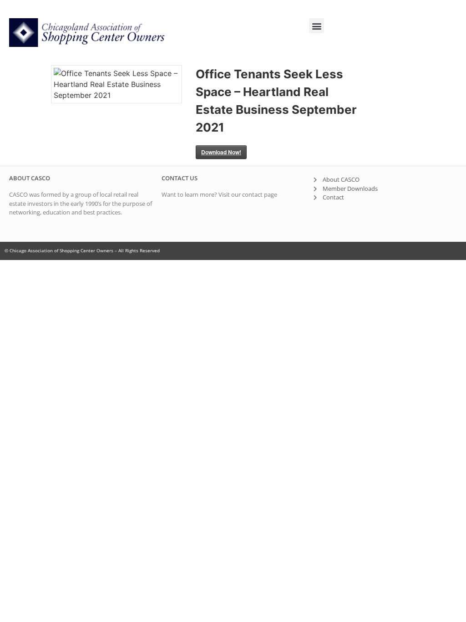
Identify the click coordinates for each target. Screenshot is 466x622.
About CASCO (29, 178)
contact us (180, 178)
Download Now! (221, 152)
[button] (316, 25)
